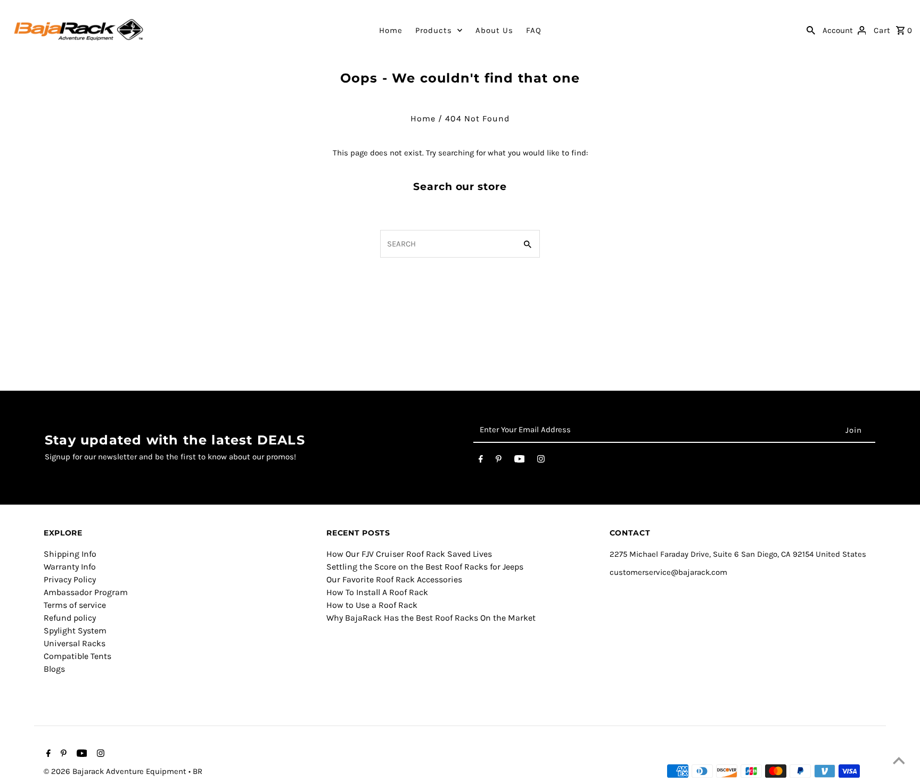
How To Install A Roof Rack (377, 592)
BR (197, 771)
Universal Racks (74, 643)
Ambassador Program (86, 592)
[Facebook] (481, 461)
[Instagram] (541, 461)
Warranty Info (70, 567)
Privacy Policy (70, 579)
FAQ (533, 30)
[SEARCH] (811, 30)
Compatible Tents (77, 656)
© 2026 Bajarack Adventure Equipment (116, 771)
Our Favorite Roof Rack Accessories (394, 579)
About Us (494, 30)
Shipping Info (70, 554)
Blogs (54, 669)
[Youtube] (519, 461)
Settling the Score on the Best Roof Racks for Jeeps (424, 567)
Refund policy (70, 618)
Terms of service (75, 605)
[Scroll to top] (898, 761)
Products (433, 30)
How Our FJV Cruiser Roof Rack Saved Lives (409, 554)
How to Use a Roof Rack (371, 605)
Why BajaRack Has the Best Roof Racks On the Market (431, 618)
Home (390, 30)
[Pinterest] (499, 461)
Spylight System (75, 630)
